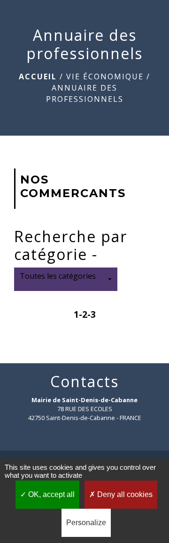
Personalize (86, 523)
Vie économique (105, 76)
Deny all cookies (124, 494)
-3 (91, 314)
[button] (65, 279)
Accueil (38, 76)
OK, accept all (50, 494)
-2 (83, 314)
